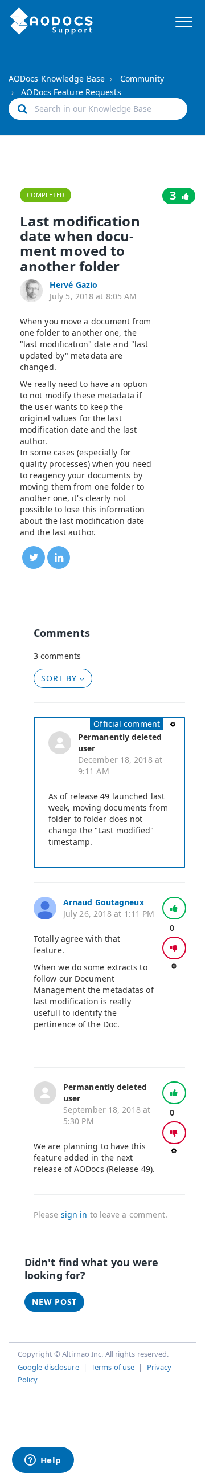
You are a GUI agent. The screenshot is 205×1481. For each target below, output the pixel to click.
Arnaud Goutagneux (103, 902)
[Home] (52, 21)
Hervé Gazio (73, 284)
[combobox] (98, 109)
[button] (183, 20)
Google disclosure (48, 1367)
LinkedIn (58, 557)
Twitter (33, 557)
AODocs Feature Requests (71, 92)
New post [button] (54, 1301)
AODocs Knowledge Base (57, 78)
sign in (74, 1214)
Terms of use (112, 1367)
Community (142, 78)
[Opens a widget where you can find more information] (42, 1461)
